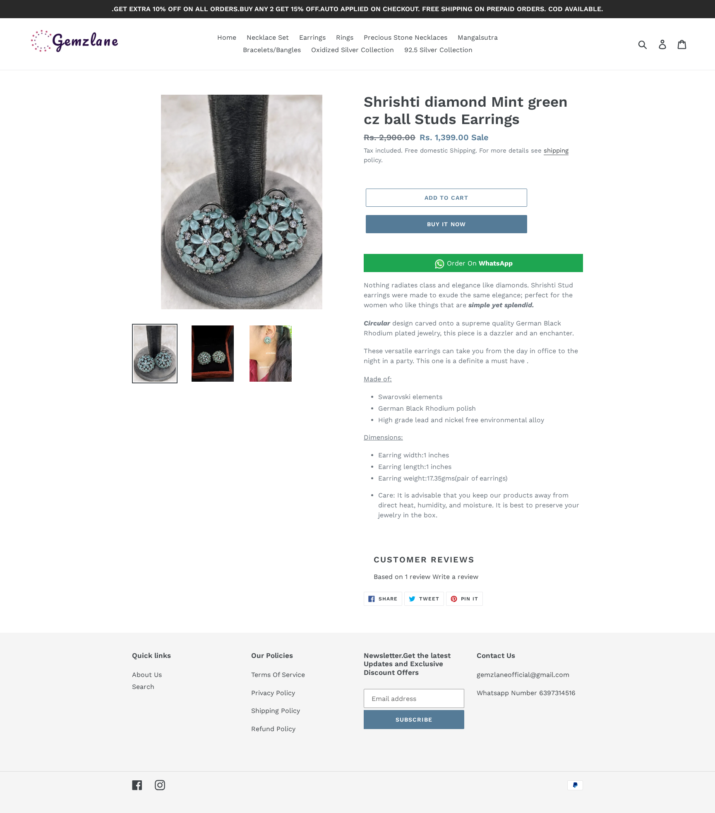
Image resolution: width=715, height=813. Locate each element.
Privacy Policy (273, 693)
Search (143, 687)
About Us (147, 675)
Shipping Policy (275, 711)
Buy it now (446, 224)
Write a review (455, 577)
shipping (556, 150)
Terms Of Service (278, 675)
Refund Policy (273, 729)
